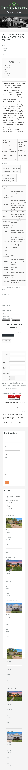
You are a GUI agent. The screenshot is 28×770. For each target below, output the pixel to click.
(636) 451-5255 (15, 12)
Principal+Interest (22, 332)
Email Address (5, 367)
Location (7, 438)
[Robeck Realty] (14, 5)
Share (4, 54)
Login (4, 50)
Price (6, 463)
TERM (3, 289)
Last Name (5, 358)
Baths (6, 457)
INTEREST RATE (6, 305)
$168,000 (9, 505)
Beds (6, 452)
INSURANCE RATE (6, 310)
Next (10, 654)
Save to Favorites (6, 51)
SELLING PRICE (6, 294)
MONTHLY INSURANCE (8, 318)
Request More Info (7, 75)
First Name (5, 354)
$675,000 (9, 500)
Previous (7, 654)
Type (6, 446)
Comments (6, 373)
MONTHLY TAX (5, 316)
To (5, 471)
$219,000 (9, 496)
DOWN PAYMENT (6, 300)
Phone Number (5, 363)
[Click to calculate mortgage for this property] (16, 63)
